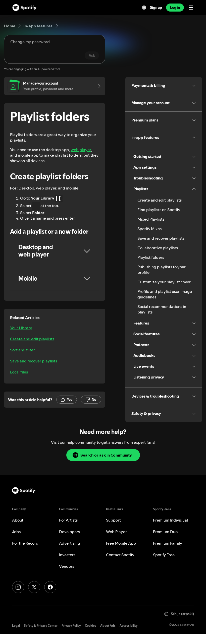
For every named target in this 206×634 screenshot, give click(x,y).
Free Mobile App (121, 543)
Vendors (66, 566)
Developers (69, 531)
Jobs (16, 531)
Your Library (21, 328)
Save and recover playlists (33, 361)
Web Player (116, 531)
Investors (67, 554)
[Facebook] (50, 587)
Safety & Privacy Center (41, 625)
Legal (16, 625)
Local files (19, 372)
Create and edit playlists (32, 339)
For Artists (68, 520)
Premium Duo (165, 531)
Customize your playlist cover (164, 282)
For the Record (25, 543)
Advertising (69, 543)
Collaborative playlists (157, 247)
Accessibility (129, 625)
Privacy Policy (71, 625)
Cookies (90, 625)
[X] (34, 587)
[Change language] (144, 8)
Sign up (156, 7)
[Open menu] (191, 8)
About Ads (108, 625)
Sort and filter (22, 350)
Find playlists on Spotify (158, 209)
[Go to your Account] (97, 86)
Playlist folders (150, 257)
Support (113, 520)
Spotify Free (164, 554)
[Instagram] (18, 587)
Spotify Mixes (149, 228)
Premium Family (167, 543)
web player (81, 149)
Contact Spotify (120, 554)
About (17, 520)
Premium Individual (170, 520)
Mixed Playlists (150, 219)
